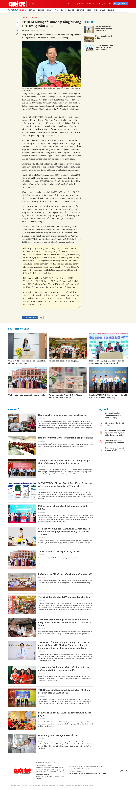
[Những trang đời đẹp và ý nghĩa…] (89, 38)
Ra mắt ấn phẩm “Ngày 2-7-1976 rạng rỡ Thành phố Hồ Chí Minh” (67, 396)
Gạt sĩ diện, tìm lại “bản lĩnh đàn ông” (56, 758)
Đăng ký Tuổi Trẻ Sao (120, 4)
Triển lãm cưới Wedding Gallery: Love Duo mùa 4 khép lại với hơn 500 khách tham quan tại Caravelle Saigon (64, 622)
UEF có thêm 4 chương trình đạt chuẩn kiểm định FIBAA (63, 507)
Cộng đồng (110, 10)
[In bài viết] (41, 317)
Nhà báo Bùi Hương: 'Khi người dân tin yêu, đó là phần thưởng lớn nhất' (104, 47)
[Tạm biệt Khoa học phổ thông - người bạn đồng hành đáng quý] (89, 29)
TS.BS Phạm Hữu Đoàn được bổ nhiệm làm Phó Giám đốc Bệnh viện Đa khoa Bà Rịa (64, 691)
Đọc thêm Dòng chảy (18, 329)
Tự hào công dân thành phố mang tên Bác (27, 395)
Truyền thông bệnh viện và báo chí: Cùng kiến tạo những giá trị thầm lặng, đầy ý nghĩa (63, 668)
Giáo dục (63, 10)
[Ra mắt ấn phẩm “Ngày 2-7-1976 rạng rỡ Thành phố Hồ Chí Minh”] (68, 380)
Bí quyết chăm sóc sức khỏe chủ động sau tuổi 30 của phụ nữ (64, 714)
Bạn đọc (102, 10)
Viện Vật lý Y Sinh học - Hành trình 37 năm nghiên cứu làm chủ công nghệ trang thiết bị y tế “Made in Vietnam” (64, 531)
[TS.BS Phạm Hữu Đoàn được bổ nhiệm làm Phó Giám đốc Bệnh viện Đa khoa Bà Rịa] (22, 698)
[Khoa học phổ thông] (30, 4)
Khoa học (31, 10)
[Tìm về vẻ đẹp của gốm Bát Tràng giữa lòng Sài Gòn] (22, 605)
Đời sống (88, 10)
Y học (56, 10)
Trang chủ (25, 17)
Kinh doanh (80, 10)
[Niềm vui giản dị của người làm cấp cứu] (22, 743)
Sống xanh (49, 10)
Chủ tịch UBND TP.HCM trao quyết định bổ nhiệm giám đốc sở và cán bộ (108, 396)
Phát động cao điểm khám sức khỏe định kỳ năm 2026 (65, 574)
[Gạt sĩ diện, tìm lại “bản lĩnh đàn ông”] (22, 766)
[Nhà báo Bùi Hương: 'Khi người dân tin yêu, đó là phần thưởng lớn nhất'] (89, 48)
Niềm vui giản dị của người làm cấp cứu (58, 735)
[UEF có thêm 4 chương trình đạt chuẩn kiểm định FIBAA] (22, 514)
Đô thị (95, 10)
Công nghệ (40, 10)
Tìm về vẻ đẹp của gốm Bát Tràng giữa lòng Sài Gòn (64, 597)
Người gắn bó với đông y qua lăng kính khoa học (63, 415)
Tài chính (71, 10)
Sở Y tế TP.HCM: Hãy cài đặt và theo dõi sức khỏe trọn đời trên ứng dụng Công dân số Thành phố (65, 484)
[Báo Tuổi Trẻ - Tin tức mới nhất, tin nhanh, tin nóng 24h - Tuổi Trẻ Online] (16, 4)
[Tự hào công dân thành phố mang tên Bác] (27, 380)
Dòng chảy (22, 10)
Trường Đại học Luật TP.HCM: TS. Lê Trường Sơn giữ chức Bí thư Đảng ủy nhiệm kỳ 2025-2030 (64, 462)
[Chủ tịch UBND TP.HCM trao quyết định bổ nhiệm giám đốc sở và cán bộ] (108, 380)
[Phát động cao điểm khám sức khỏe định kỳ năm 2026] (22, 582)
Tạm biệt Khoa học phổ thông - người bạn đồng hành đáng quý (103, 28)
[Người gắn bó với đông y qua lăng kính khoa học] (22, 423)
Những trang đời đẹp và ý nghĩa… (104, 37)
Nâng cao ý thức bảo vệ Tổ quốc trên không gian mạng (65, 437)
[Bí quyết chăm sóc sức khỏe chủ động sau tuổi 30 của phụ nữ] (22, 720)
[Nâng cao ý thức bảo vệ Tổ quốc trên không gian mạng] (22, 445)
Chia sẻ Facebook (30, 317)
